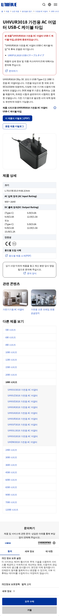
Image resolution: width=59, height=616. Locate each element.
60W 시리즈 (11, 479)
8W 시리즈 (10, 344)
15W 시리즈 (11, 367)
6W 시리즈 (10, 337)
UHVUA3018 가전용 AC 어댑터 (22, 413)
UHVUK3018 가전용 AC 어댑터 (23, 407)
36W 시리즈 (11, 464)
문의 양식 (31, 273)
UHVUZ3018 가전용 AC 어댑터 (23, 395)
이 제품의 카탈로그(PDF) (17, 118)
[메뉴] (55, 4)
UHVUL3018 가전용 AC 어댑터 (22, 430)
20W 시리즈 (11, 374)
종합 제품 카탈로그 (14, 126)
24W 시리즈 (11, 449)
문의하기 (13, 70)
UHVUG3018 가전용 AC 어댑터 (23, 436)
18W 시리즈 (11, 382)
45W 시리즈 (11, 472)
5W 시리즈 (10, 329)
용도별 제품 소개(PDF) (20, 255)
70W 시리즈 (11, 502)
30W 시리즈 (11, 457)
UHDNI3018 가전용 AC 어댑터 (22, 442)
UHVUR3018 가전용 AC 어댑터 (23, 418)
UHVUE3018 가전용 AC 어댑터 (22, 401)
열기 (55, 107)
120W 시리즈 (11, 509)
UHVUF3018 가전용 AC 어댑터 (22, 424)
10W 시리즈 (11, 352)
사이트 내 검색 (44, 4)
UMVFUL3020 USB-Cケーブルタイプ (26, 55)
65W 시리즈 (11, 487)
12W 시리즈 (11, 359)
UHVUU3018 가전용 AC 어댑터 (23, 389)
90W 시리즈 (11, 494)
